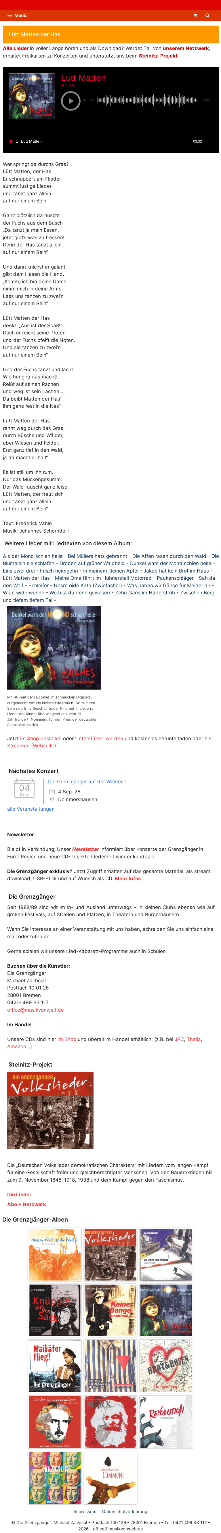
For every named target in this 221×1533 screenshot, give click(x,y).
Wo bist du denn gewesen (79, 593)
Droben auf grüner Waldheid (92, 563)
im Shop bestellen (41, 738)
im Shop (67, 1039)
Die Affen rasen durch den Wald (169, 556)
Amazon (16, 1046)
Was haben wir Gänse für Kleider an (168, 585)
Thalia (194, 1039)
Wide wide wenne (23, 593)
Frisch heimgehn (59, 571)
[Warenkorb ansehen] (195, 15)
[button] (207, 15)
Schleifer (38, 585)
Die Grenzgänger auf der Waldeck (87, 781)
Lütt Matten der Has (26, 578)
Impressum (85, 1511)
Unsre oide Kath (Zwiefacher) (88, 585)
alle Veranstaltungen (31, 809)
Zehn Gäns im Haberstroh (145, 593)
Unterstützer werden (99, 738)
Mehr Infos (128, 878)
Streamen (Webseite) (31, 746)
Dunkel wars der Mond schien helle (170, 563)
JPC (179, 1039)
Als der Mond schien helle (33, 556)
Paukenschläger (175, 578)
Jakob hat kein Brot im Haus (176, 571)
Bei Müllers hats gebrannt (97, 556)
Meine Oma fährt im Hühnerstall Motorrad (103, 578)
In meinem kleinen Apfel (110, 571)
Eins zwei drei (19, 571)
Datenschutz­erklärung (124, 1511)
